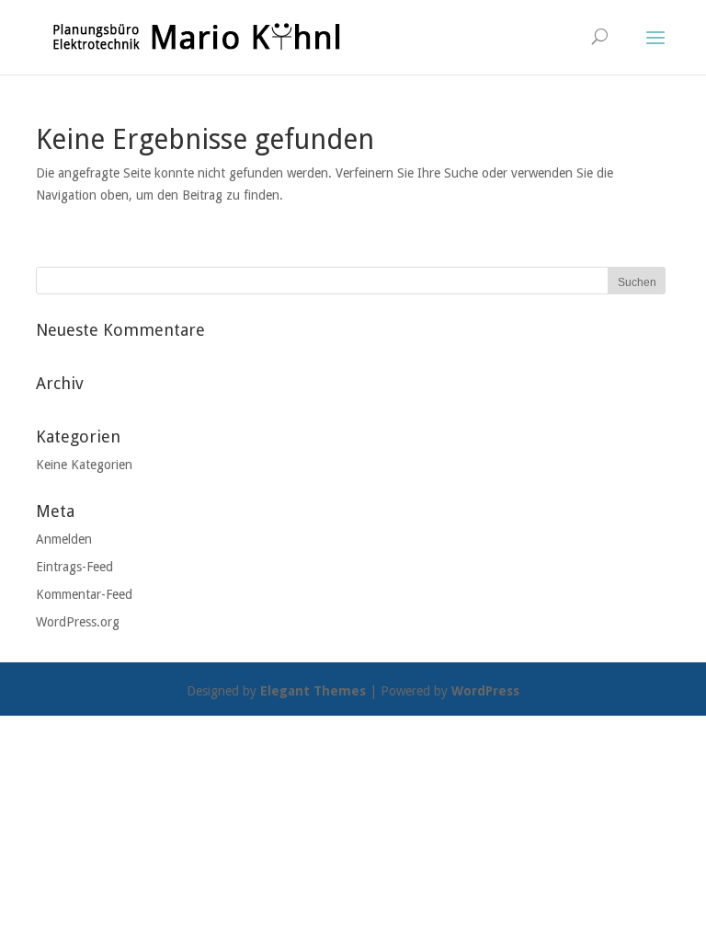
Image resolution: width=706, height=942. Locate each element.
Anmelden (64, 539)
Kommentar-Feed (84, 594)
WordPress (485, 691)
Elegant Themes (313, 691)
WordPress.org (78, 622)
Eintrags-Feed (74, 566)
